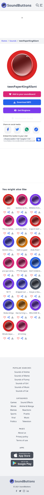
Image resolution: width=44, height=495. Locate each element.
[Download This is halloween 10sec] (12, 233)
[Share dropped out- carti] (22, 296)
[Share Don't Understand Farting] (35, 275)
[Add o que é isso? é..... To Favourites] (31, 233)
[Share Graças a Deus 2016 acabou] (35, 296)
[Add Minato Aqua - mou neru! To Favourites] (4, 338)
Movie (13, 406)
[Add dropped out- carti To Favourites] (18, 296)
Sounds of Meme (22, 375)
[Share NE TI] (8, 296)
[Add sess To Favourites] (4, 212)
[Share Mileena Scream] (35, 212)
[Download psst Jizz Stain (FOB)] (25, 233)
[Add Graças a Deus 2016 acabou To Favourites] (31, 296)
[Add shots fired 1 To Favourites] (31, 254)
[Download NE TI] (12, 296)
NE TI (8, 292)
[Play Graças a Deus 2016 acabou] (35, 283)
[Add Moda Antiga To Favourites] (4, 317)
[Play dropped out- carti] (22, 283)
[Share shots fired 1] (35, 254)
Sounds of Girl (22, 383)
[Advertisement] (22, 165)
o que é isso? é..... (36, 229)
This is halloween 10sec (11, 229)
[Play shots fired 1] (35, 241)
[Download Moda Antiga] (12, 317)
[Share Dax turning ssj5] (22, 317)
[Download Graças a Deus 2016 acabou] (39, 296)
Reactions (26, 410)
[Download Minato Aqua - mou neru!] (12, 338)
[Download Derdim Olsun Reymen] (12, 254)
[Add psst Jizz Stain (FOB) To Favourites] (18, 233)
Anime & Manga (27, 406)
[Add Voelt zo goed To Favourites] (18, 254)
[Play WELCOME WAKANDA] (35, 304)
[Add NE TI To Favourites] (4, 296)
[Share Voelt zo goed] (22, 254)
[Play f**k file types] (22, 262)
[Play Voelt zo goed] (22, 241)
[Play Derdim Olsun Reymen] (8, 241)
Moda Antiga (9, 313)
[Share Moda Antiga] (8, 317)
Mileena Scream (35, 208)
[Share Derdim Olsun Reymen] (8, 254)
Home (4, 41)
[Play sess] (8, 199)
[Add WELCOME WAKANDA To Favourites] (31, 317)
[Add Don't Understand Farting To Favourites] (31, 275)
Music (26, 417)
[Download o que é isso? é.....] (39, 233)
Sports (13, 413)
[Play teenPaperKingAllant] (22, 65)
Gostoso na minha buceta (26, 208)
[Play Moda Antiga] (8, 304)
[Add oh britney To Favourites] (18, 338)
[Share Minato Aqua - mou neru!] (8, 338)
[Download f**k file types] (25, 275)
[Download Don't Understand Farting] (39, 275)
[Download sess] (12, 212)
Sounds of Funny (22, 379)
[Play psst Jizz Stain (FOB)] (22, 220)
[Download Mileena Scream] (39, 212)
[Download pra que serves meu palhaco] (12, 275)
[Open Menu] (41, 5)
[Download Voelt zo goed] (25, 254)
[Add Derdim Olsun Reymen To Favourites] (4, 254)
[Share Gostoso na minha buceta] (22, 212)
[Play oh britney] (22, 326)
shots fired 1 (35, 250)
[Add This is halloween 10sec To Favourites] (4, 233)
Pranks (27, 413)
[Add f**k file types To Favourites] (18, 275)
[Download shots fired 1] (39, 254)
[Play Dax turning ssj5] (22, 304)
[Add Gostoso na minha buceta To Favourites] (18, 212)
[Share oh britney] (22, 338)
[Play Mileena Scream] (35, 199)
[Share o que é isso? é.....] (35, 233)
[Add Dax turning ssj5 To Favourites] (18, 317)
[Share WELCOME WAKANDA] (35, 317)
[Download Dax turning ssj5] (25, 317)
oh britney (22, 334)
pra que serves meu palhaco (13, 271)
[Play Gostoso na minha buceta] (22, 199)
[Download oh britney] (25, 338)
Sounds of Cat (22, 391)
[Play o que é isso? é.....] (35, 220)
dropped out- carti (23, 292)
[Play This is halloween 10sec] (8, 220)
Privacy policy (22, 436)
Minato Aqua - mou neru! (12, 334)
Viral (13, 417)
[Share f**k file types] (22, 275)
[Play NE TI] (8, 283)
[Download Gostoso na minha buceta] (25, 212)
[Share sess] (8, 212)
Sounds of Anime (22, 372)
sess (8, 208)
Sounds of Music (22, 387)
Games (13, 402)
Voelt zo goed (22, 250)
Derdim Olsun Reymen (11, 250)
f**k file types (22, 271)
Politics (13, 421)
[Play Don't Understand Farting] (35, 262)
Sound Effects (27, 402)
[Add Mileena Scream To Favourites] (31, 212)
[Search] (37, 5)
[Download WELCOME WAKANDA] (39, 317)
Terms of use (22, 440)
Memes (13, 410)
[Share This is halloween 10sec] (8, 233)
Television (26, 421)
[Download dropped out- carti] (25, 296)
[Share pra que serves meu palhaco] (8, 275)
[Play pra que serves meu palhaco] (8, 262)
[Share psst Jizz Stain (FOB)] (22, 233)
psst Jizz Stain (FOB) (23, 229)
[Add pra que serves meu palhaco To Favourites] (4, 275)
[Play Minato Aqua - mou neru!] (8, 326)
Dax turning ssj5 (22, 313)
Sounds (13, 41)
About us (22, 432)
